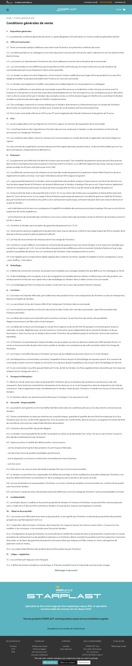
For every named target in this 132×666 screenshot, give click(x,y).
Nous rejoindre (66, 649)
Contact (13, 646)
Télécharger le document (66, 570)
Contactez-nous (90, 2)
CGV (13, 649)
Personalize (84, 662)
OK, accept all (50, 662)
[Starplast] (66, 9)
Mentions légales (39, 649)
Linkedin (66, 646)
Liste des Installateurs (39, 655)
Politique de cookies (39, 646)
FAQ (13, 652)
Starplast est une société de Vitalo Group (66, 628)
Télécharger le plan (118, 646)
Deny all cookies (67, 662)
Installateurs (119, 2)
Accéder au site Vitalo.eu (23, 2)
